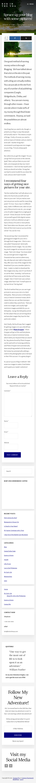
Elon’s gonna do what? (10, 518)
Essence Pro (16, 778)
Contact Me (7, 604)
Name (6, 421)
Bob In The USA (9, 5)
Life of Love (7, 564)
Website (6, 442)
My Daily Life (8, 572)
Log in (21, 779)
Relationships (8, 576)
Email (6, 432)
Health (6, 559)
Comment (7, 391)
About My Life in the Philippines (16, 596)
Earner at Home (9, 24)
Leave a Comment (23, 26)
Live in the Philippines (10, 568)
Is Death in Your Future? (11, 526)
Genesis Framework (28, 778)
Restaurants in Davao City (11, 522)
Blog (5, 547)
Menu (32, 4)
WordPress (16, 779)
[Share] (14, 38)
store (5, 581)
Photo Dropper (19, 330)
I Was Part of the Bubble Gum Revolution (16, 534)
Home (6, 589)
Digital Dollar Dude (10, 551)
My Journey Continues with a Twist (14, 530)
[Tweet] (26, 38)
